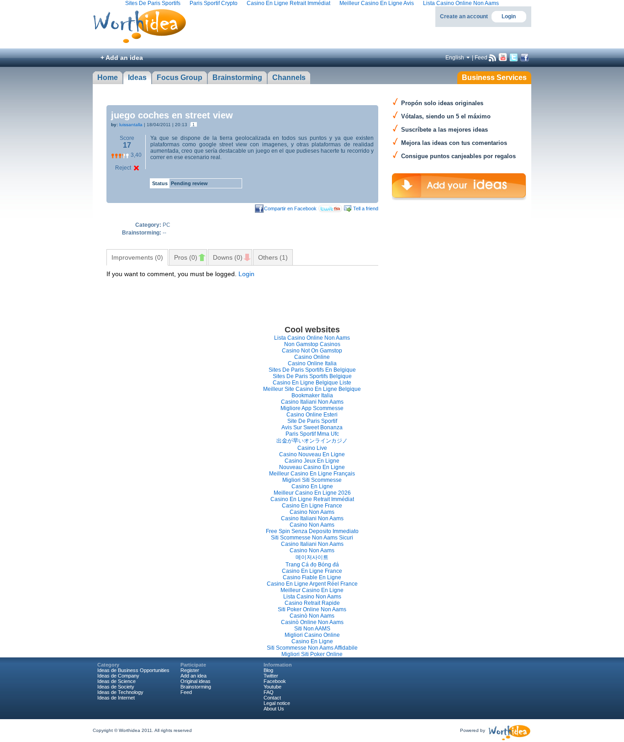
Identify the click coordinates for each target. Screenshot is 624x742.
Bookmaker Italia (312, 395)
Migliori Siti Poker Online (312, 654)
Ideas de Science (116, 681)
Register (189, 670)
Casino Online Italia (312, 363)
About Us (274, 708)
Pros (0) (185, 257)
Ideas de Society (115, 686)
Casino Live (312, 448)
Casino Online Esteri (312, 414)
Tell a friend (365, 208)
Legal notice (277, 703)
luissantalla (131, 124)
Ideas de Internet (116, 697)
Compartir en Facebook (290, 208)
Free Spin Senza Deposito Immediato (312, 531)
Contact (272, 697)
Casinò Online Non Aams (312, 622)
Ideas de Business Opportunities (133, 670)
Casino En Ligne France (312, 505)
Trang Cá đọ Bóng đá (312, 564)
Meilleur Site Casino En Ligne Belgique (312, 389)
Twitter (271, 675)
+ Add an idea (121, 57)
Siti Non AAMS (312, 628)
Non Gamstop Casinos (312, 344)
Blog (268, 670)
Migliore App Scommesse (312, 408)
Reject (123, 168)
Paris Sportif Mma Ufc (312, 434)
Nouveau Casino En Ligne (312, 467)
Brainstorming (195, 686)
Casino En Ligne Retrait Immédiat (312, 499)
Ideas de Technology (120, 692)
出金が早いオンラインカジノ (312, 441)
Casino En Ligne (312, 486)
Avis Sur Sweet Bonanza (312, 427)
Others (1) (273, 257)
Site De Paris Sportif (312, 421)
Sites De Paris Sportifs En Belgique (312, 370)
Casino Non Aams (312, 512)
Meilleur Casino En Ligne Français (312, 473)
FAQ (269, 692)
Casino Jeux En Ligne (312, 461)
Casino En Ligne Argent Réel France (312, 584)
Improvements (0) (137, 257)
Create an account (464, 16)
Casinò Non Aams (312, 616)
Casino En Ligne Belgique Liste (312, 382)
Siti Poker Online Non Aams (312, 609)
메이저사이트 (312, 557)
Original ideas (195, 681)
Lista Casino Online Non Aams (312, 338)
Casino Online (312, 357)
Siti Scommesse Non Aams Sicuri (312, 537)
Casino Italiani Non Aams (312, 402)
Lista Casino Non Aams (312, 596)
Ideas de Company (118, 675)
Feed (481, 57)
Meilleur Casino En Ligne (312, 590)
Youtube (272, 686)
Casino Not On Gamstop (312, 350)
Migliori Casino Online (312, 635)
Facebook (275, 681)
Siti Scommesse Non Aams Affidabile (312, 648)
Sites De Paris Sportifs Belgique (312, 376)
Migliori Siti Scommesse (312, 480)
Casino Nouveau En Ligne (312, 454)
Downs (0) (228, 257)
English (454, 57)
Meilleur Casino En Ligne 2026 (312, 493)
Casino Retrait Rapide (312, 603)
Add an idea (193, 675)
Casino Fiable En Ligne (312, 577)
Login (509, 16)
